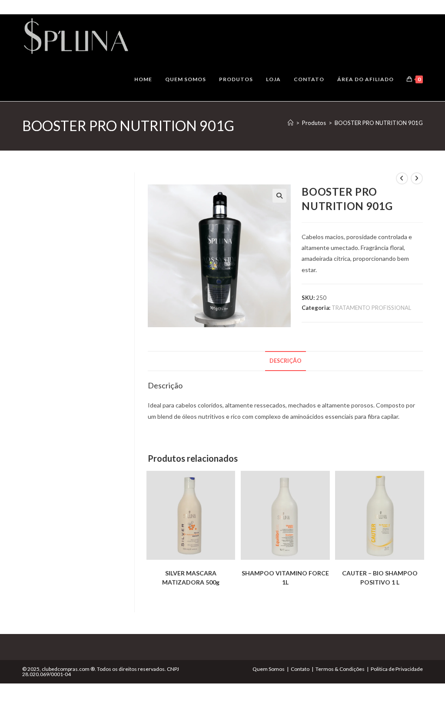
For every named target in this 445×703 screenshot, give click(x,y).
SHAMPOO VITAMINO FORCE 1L (285, 577)
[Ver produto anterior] (402, 178)
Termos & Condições (340, 669)
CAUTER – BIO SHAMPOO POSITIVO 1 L (380, 577)
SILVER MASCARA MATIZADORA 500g (190, 577)
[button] (279, 196)
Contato (300, 669)
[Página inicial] (290, 122)
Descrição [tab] (285, 361)
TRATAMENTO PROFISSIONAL (371, 307)
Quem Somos (268, 669)
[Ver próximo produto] (417, 178)
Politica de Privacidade (397, 669)
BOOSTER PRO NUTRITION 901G (379, 122)
